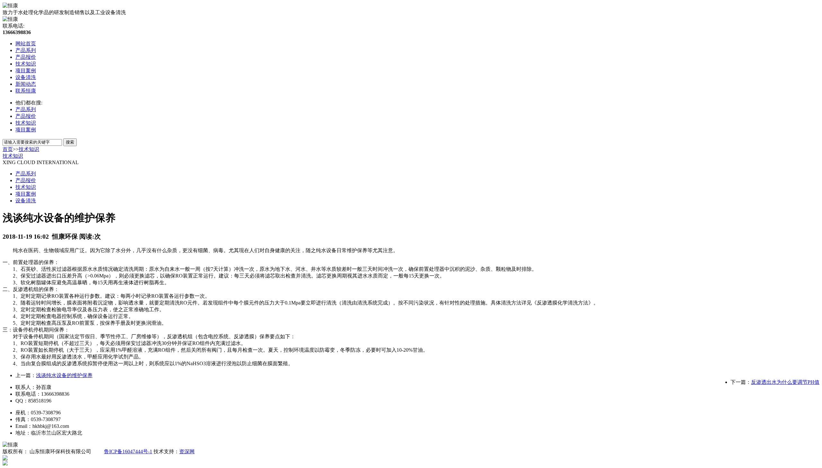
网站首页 (25, 43)
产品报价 (25, 57)
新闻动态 (25, 84)
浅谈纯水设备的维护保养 (64, 375)
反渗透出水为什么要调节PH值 (785, 382)
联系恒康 (25, 90)
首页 (8, 149)
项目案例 (25, 70)
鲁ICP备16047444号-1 (128, 451)
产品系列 (25, 50)
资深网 (187, 451)
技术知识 (25, 63)
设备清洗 (25, 77)
